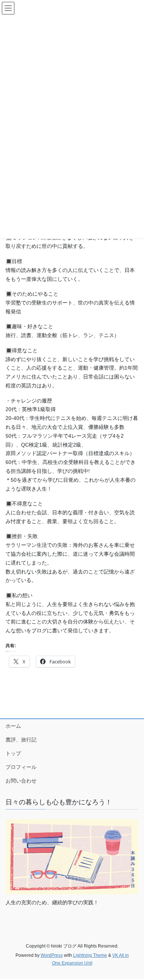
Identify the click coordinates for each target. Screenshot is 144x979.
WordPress (52, 955)
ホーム (13, 726)
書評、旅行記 (21, 740)
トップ (13, 753)
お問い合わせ (21, 781)
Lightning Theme (90, 955)
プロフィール (21, 767)
